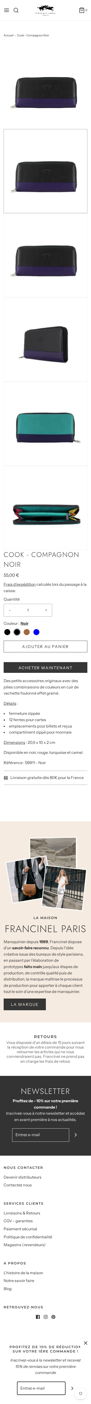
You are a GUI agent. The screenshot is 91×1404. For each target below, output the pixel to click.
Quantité (12, 599)
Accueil (9, 35)
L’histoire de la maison (23, 1272)
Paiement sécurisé (20, 1228)
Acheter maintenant (45, 667)
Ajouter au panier (45, 646)
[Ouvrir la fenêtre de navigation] (6, 10)
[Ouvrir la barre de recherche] (18, 10)
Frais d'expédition (20, 584)
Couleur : (11, 623)
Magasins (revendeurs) (25, 1244)
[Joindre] (76, 1135)
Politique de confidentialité (28, 1236)
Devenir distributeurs (22, 1177)
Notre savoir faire (19, 1280)
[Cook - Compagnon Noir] (45, 86)
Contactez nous (18, 1184)
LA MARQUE (25, 1004)
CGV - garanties (18, 1220)
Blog (8, 1288)
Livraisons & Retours (22, 1213)
